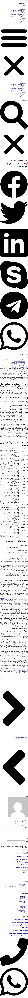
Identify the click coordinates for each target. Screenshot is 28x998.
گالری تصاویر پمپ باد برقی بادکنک (15, 16)
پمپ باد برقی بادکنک (20, 898)
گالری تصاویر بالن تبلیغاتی (17, 10)
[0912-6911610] (27, 98)
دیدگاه (26, 827)
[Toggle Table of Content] (27, 357)
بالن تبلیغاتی (22, 9)
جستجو (26, 129)
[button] (14, 52)
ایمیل (26, 841)
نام (27, 838)
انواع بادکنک (25, 872)
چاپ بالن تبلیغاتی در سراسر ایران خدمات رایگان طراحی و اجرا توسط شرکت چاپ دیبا (13, 360)
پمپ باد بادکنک (22, 15)
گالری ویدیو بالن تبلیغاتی (17, 11)
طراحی (20, 935)
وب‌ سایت (26, 843)
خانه (24, 7)
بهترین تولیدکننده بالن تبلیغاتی (21, 861)
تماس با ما (20, 22)
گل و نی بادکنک (21, 899)
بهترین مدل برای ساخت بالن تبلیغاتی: (17, 363)
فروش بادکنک (22, 901)
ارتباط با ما (22, 19)
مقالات (23, 18)
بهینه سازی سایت (14, 935)
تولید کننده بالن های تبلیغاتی (22, 867)
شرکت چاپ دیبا (24, 5)
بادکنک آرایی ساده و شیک (22, 856)
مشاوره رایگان (24, 555)
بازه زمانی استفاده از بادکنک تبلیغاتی (18, 933)
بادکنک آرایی (22, 902)
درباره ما (21, 20)
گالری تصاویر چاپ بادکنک (17, 14)
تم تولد (23, 903)
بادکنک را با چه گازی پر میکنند (20, 930)
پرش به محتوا (25, 0)
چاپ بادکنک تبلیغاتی (5, 599)
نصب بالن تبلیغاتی (9, 634)
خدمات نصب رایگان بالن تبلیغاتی (18, 362)
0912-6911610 (25, 100)
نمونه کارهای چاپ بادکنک (12, 668)
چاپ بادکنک (22, 12)
